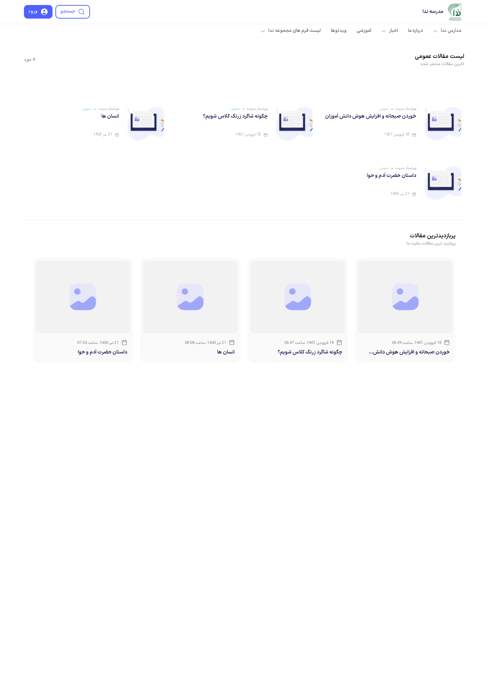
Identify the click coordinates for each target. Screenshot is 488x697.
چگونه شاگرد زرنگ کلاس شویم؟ (235, 116)
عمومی (384, 109)
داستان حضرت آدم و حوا (391, 175)
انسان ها (110, 116)
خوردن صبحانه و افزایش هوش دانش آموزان (370, 116)
